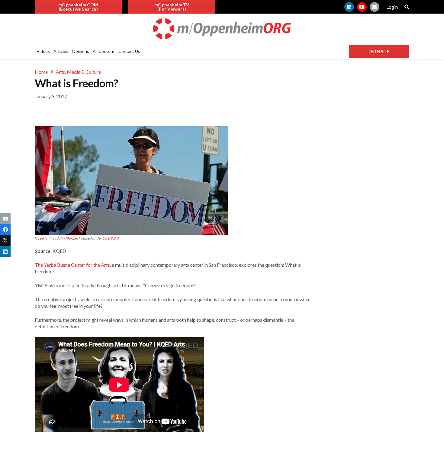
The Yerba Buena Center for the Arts (72, 265)
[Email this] (5, 218)
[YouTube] (362, 7)
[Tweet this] (5, 240)
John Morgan (67, 238)
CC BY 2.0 (110, 238)
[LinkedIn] (349, 7)
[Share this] (5, 229)
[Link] (222, 28)
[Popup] (406, 7)
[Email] (374, 7)
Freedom (43, 238)
